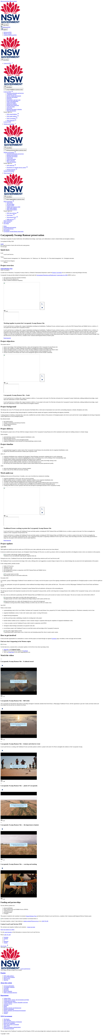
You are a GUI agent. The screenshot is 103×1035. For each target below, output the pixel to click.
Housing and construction (13, 105)
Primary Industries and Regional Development (15, 1010)
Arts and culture (10, 204)
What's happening (9, 201)
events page (11, 652)
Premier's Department (9, 1009)
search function (8, 932)
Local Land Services (25, 968)
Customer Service (8, 1003)
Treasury (6, 1013)
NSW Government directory (10, 992)
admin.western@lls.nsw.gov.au (31, 921)
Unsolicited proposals (9, 1028)
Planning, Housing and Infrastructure (12, 1008)
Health (5, 1006)
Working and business (10, 152)
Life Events (9, 108)
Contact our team (31, 927)
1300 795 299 (45, 921)
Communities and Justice (9, 1001)
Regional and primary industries (14, 109)
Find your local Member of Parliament (13, 1021)
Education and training (12, 97)
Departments (5, 995)
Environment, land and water (13, 100)
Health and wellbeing (12, 104)
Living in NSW (8, 91)
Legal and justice (11, 106)
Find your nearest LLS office (7, 929)
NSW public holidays (12, 208)
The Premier (7, 1019)
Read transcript (7, 338)
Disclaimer (6, 990)
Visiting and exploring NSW (13, 207)
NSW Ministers (7, 1020)
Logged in (5, 29)
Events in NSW (10, 205)
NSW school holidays (12, 209)
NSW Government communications (12, 1027)
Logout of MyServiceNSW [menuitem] (10, 35)
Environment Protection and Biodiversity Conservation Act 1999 (52, 275)
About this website (6, 983)
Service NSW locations (9, 977)
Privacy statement (8, 991)
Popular (3, 973)
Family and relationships (12, 101)
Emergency (9, 98)
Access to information (9, 985)
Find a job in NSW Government (11, 1024)
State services (7, 978)
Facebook (54, 638)
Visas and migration (11, 110)
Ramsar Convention (57, 272)
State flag (6, 980)
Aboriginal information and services (15, 93)
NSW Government (6, 1016)
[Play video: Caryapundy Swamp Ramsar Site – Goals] (42, 378)
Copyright (6, 988)
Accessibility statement (9, 987)
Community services (11, 94)
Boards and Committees (9, 1023)
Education (6, 1005)
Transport (6, 1012)
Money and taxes (11, 160)
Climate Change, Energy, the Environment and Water (16, 999)
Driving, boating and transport (14, 95)
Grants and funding (11, 102)
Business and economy (12, 155)
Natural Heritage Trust (6, 268)
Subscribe (6, 649)
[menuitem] (8, 32)
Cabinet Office (7, 998)
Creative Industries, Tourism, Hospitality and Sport (16, 1002)
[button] (1, 741)
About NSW (10, 203)
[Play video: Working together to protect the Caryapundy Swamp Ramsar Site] (42, 306)
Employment (10, 158)
